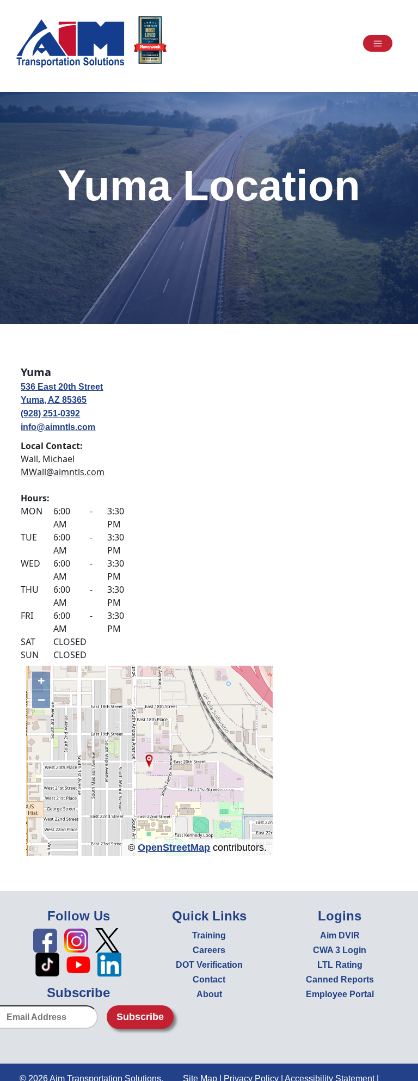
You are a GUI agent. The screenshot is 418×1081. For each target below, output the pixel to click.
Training (209, 935)
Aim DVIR (340, 935)
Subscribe (140, 1016)
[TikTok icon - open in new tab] (47, 964)
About (209, 994)
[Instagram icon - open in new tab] (76, 939)
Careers (209, 950)
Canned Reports (340, 979)
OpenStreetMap (174, 847)
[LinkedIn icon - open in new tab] (109, 964)
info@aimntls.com (58, 427)
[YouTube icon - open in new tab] (78, 964)
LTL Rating (339, 964)
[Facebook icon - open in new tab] (45, 939)
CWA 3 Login (339, 950)
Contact (209, 979)
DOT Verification (209, 964)
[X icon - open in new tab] (107, 939)
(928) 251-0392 (50, 413)
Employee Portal (340, 994)
